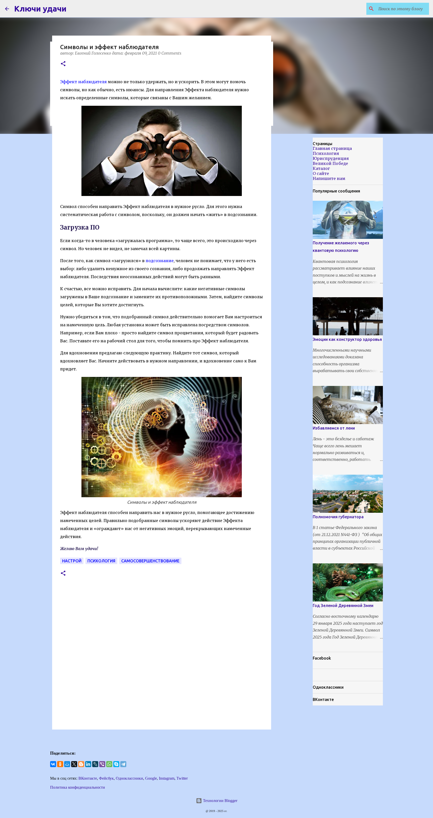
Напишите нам (329, 178)
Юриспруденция (331, 158)
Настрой (71, 561)
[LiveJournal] (95, 764)
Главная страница (332, 148)
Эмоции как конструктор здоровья (347, 339)
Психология (101, 561)
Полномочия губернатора (338, 517)
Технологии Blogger (219, 800)
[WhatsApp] (109, 764)
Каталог (321, 168)
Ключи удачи (40, 8)
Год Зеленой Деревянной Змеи (343, 605)
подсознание (160, 260)
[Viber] (102, 764)
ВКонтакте (87, 778)
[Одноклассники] (60, 764)
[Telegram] (123, 764)
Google (151, 778)
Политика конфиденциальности (77, 787)
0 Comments (169, 53)
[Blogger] (81, 764)
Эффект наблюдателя (83, 81)
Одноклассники (129, 778)
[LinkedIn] (88, 764)
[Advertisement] (297, 216)
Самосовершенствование (150, 561)
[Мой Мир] (67, 764)
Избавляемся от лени (334, 428)
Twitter (182, 778)
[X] (74, 764)
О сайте (321, 173)
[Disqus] (161, 658)
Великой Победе (330, 163)
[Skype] (116, 764)
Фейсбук (106, 778)
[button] (63, 64)
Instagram (166, 778)
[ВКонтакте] (53, 764)
